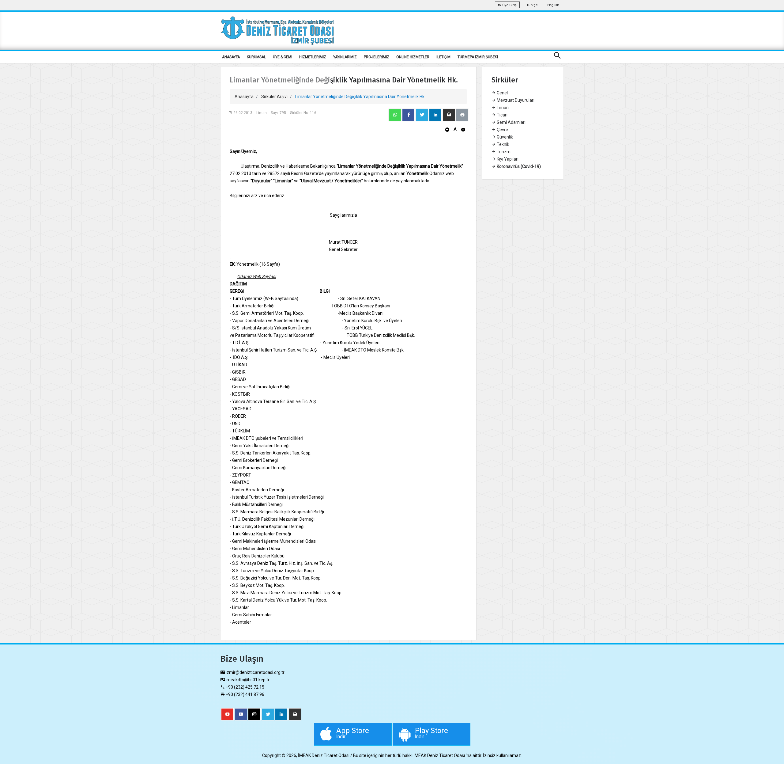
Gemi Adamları (511, 122)
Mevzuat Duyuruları (515, 100)
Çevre (502, 129)
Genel (502, 92)
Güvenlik (504, 137)
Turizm (503, 151)
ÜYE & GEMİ (282, 57)
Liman (502, 107)
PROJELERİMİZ (376, 57)
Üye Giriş (509, 5)
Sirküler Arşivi (274, 96)
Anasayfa (244, 96)
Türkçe (532, 5)
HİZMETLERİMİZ (312, 57)
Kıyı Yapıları (507, 159)
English (553, 5)
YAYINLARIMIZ (345, 57)
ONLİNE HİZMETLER (412, 57)
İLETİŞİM (443, 57)
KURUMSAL (256, 57)
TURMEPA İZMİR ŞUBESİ (478, 57)
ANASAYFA (231, 57)
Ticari (501, 114)
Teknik (502, 144)
